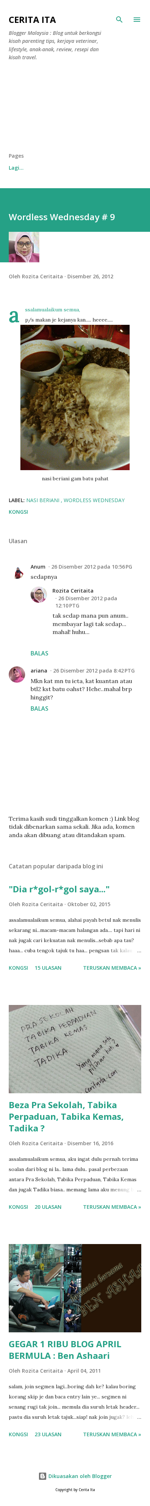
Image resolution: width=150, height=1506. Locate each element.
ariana (39, 670)
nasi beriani (43, 500)
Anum (38, 566)
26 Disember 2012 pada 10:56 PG (91, 566)
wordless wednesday (94, 500)
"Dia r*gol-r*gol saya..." (59, 889)
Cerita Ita (32, 19)
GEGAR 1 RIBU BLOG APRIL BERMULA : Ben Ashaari (65, 1349)
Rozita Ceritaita (73, 590)
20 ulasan (48, 1206)
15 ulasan (48, 967)
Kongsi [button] (18, 511)
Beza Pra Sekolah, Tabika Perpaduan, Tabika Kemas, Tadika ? (66, 1116)
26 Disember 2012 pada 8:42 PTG (94, 670)
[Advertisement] (75, 109)
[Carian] (119, 19)
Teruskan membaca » (112, 967)
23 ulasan (48, 1434)
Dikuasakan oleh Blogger (79, 1476)
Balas (39, 653)
